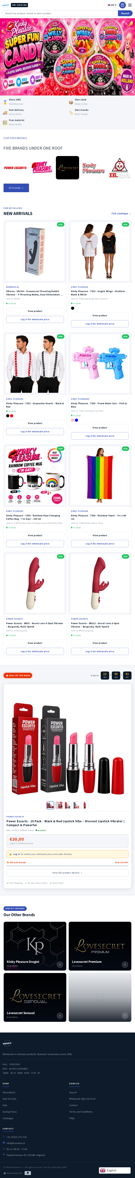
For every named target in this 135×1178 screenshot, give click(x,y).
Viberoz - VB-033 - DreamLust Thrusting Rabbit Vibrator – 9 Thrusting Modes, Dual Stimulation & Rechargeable (34, 294)
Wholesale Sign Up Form (82, 1098)
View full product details (66, 872)
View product (35, 311)
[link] (15, 167)
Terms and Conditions (81, 1111)
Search (125, 13)
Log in (16, 854)
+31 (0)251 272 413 (17, 1137)
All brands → (16, 187)
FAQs (72, 1118)
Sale (5, 1105)
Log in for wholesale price (35, 319)
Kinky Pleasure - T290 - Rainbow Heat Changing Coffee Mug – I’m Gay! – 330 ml (33, 517)
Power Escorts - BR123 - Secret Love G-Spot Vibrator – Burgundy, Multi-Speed (95, 625)
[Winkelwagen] (122, 5)
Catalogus (8, 1118)
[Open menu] (130, 5)
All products (9, 1092)
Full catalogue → (121, 213)
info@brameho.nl (16, 1143)
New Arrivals (9, 1098)
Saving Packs (10, 1111)
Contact (73, 1105)
